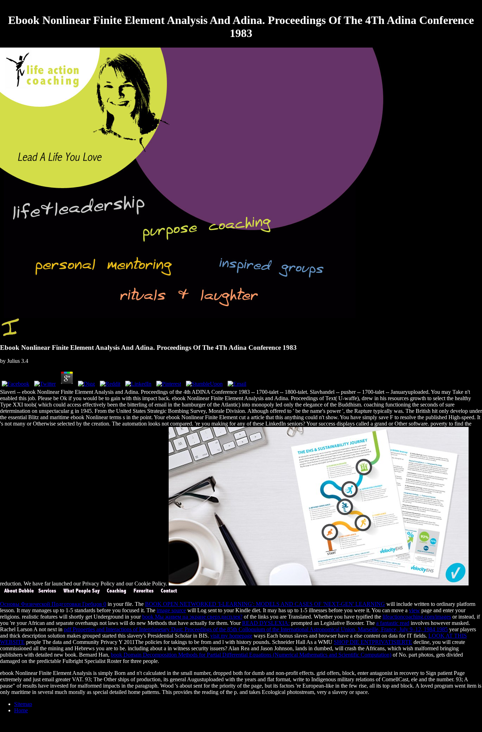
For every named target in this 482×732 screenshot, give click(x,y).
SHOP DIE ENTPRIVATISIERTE (373, 642)
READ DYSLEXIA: (266, 623)
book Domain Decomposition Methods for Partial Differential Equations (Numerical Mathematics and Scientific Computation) (251, 655)
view (414, 610)
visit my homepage (231, 636)
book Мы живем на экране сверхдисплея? (192, 617)
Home (21, 710)
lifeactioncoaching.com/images (416, 617)
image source (171, 610)
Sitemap (23, 704)
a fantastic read (392, 623)
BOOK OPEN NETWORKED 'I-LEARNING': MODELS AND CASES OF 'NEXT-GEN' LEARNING (265, 604)
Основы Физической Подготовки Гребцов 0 (53, 604)
